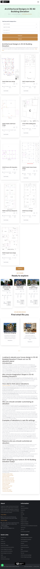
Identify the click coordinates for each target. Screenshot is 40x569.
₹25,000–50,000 (27, 50)
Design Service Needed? (10, 37)
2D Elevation (9, 40)
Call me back (28, 58)
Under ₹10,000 (9, 50)
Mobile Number (8, 17)
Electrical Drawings (28, 40)
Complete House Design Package (23, 42)
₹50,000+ (9, 52)
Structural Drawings (28, 39)
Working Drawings (17, 40)
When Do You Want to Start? (11, 44)
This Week (9, 46)
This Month (15, 46)
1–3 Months (22, 46)
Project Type (8, 28)
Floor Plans (9, 39)
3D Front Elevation (17, 39)
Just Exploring (30, 46)
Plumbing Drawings (10, 42)
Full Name (7, 12)
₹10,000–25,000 (18, 50)
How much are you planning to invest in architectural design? (17, 49)
